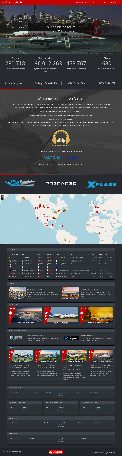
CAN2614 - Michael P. (29, 273)
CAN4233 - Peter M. (29, 267)
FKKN (41, 260)
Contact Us (16, 453)
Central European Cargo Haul (72, 366)
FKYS (50, 260)
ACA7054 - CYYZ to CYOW (78, 273)
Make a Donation (87, 336)
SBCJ (50, 276)
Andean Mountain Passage (100, 365)
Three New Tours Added (90, 289)
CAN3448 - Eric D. (28, 260)
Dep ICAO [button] (40, 254)
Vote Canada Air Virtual (36, 336)
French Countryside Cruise (47, 365)
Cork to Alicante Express (19, 365)
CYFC (50, 270)
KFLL (41, 257)
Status (3, 453)
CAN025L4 (14, 260)
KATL (50, 257)
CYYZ (41, 273)
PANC (50, 264)
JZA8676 (14, 270)
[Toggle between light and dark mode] (3, 2)
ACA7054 (14, 273)
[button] (80, 2)
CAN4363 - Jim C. (28, 257)
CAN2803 (14, 264)
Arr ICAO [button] (49, 254)
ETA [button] (106, 254)
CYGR (41, 267)
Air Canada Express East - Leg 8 (80, 270)
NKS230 (14, 257)
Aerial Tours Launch (34, 289)
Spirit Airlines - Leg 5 (77, 257)
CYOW (50, 273)
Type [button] (72, 254)
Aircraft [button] (58, 254)
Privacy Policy (9, 453)
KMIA (41, 264)
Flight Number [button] (13, 254)
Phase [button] (92, 254)
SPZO (41, 276)
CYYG (50, 267)
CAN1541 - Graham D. (30, 276)
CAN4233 (14, 267)
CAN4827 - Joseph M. (29, 270)
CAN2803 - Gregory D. (30, 264)
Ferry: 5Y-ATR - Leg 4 (76, 260)
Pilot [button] (23, 254)
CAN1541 (14, 276)
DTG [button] (100, 254)
